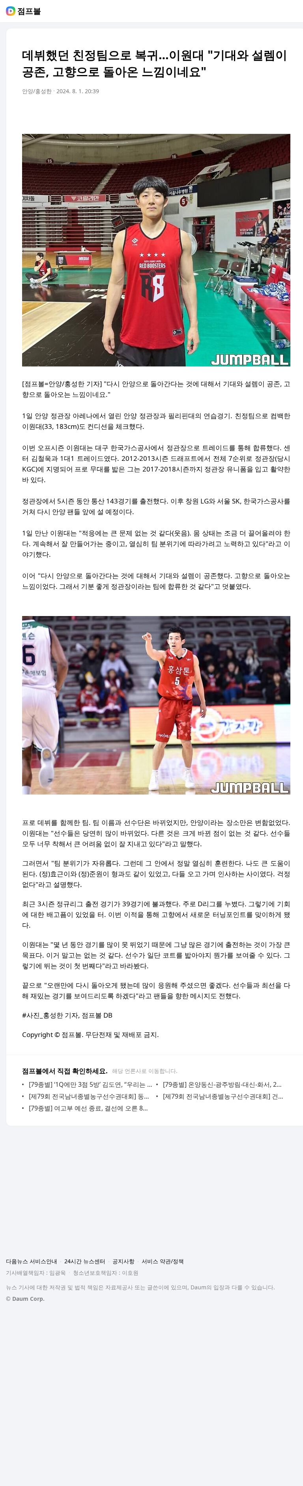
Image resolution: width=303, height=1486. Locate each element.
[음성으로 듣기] (235, 113)
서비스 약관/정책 (163, 1261)
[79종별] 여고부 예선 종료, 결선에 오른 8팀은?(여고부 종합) (90, 1108)
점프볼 (29, 11)
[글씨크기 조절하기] (267, 113)
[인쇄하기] (282, 113)
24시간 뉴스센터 (84, 1261)
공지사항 (123, 1261)
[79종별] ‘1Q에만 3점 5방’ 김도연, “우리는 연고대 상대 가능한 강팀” (90, 1084)
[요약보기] (219, 113)
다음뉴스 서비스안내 (31, 1261)
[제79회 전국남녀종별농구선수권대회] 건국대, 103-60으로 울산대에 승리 (224, 1096)
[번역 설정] (251, 113)
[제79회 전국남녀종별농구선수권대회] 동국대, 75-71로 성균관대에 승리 (90, 1096)
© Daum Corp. (25, 1298)
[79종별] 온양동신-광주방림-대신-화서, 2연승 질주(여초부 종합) (224, 1084)
